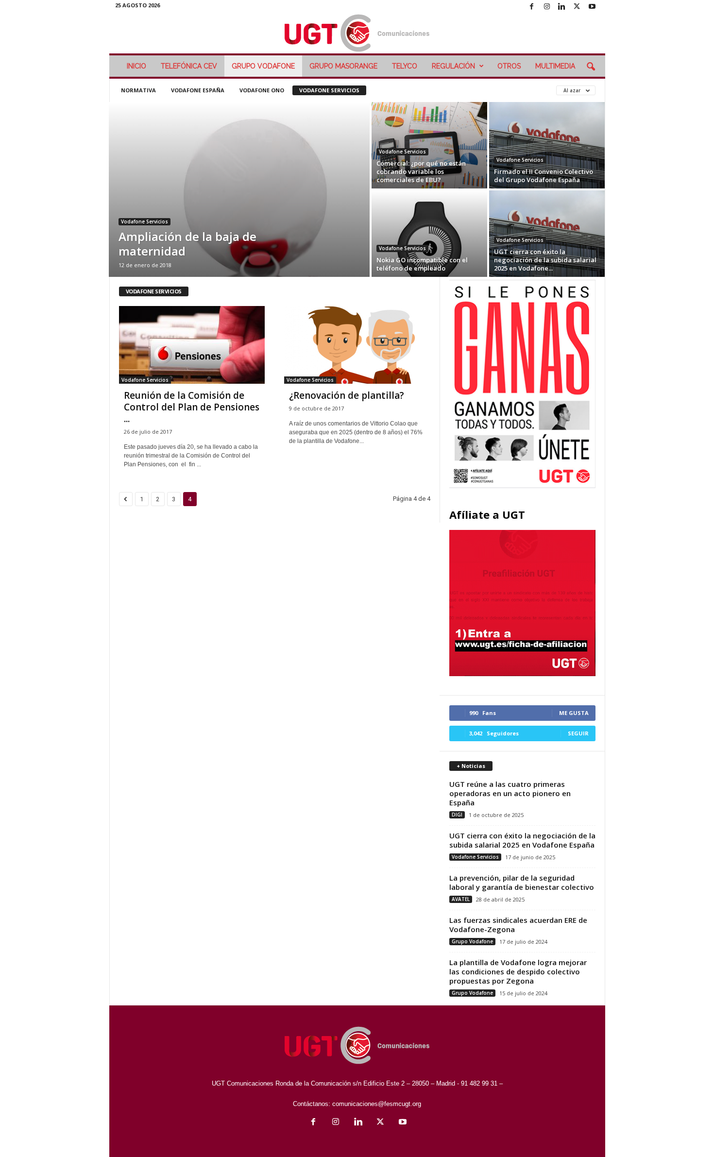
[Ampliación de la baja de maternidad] (239, 189)
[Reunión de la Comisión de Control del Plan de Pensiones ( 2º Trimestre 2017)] (192, 345)
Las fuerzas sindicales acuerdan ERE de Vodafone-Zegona (518, 924)
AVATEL (461, 899)
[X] (577, 7)
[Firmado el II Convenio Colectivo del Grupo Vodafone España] (547, 145)
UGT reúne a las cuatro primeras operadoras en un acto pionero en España (510, 793)
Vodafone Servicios (329, 90)
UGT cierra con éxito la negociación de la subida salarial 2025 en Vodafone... (545, 259)
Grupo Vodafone (263, 66)
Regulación (453, 66)
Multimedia (555, 66)
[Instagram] (547, 7)
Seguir (578, 733)
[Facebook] (532, 7)
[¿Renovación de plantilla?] (357, 345)
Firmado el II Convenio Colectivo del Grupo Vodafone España (543, 175)
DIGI (457, 814)
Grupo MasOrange (343, 66)
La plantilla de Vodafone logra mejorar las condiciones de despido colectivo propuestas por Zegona (518, 971)
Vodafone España (197, 90)
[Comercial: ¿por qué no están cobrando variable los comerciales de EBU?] (429, 145)
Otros (509, 66)
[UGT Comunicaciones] (357, 33)
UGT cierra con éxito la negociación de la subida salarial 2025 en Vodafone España (522, 840)
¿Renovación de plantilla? (346, 395)
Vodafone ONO (261, 90)
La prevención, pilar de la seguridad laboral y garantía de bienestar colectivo (521, 882)
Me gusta (574, 712)
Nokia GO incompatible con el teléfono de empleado (422, 263)
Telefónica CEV (189, 66)
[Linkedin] (562, 7)
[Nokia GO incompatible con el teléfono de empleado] (429, 233)
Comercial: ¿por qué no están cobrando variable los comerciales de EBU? (421, 171)
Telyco (404, 66)
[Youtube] (592, 7)
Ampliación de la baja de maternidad (187, 243)
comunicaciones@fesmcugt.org (376, 1103)
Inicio (136, 66)
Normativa (138, 90)
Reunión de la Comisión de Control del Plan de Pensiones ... (191, 407)
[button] (590, 67)
